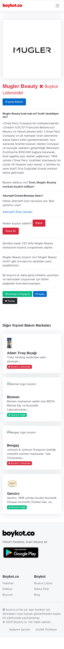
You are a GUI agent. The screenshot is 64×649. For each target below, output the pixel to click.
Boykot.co (20, 622)
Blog (37, 594)
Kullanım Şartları (19, 629)
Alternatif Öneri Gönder (18, 212)
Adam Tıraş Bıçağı (22, 353)
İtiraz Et (10, 231)
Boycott (8, 594)
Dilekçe (7, 589)
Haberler (8, 583)
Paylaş (41, 294)
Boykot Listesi (43, 583)
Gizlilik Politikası (46, 629)
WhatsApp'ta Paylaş (16, 294)
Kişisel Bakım (14, 101)
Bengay (13, 445)
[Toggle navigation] (57, 6)
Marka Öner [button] (41, 589)
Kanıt (38, 223)
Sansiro (13, 493)
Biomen (13, 397)
